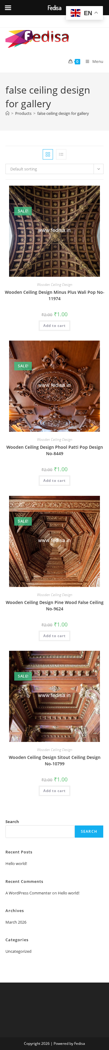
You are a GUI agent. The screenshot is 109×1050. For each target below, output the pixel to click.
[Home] (7, 113)
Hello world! (16, 863)
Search (12, 821)
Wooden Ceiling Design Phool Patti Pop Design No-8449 (54, 450)
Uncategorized (18, 951)
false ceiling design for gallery (63, 113)
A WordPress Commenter (28, 893)
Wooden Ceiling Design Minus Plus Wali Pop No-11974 (54, 295)
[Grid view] (48, 154)
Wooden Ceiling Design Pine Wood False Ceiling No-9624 (55, 605)
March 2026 (15, 922)
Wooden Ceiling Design (54, 284)
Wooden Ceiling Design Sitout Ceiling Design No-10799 (55, 760)
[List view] (61, 154)
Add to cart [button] (54, 325)
